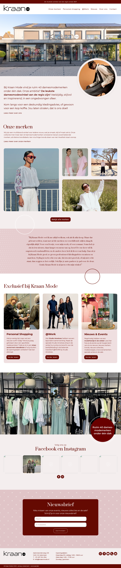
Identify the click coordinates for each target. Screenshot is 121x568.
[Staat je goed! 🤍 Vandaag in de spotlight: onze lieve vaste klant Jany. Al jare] (13, 464)
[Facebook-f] (58, 476)
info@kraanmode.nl (42, 559)
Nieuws (94, 9)
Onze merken (54, 9)
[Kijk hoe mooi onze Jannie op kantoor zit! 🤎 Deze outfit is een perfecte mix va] (70, 464)
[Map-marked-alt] (115, 553)
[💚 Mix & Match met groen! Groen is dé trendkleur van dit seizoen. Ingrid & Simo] (32, 464)
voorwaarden (35, 566)
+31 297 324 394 (41, 557)
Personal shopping (71, 9)
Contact (113, 9)
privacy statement (23, 566)
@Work (85, 9)
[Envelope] (108, 553)
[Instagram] (62, 476)
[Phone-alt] (111, 553)
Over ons (103, 9)
